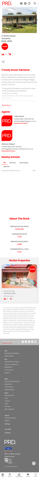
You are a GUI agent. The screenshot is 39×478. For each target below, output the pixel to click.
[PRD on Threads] (32, 341)
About (7, 415)
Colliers (7, 421)
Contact (8, 433)
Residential (8, 367)
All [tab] (4, 163)
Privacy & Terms (9, 456)
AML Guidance (9, 409)
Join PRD (8, 429)
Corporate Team (10, 418)
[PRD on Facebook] (21, 3)
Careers (7, 401)
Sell (6, 351)
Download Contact (21, 123)
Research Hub (9, 395)
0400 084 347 (29, 119)
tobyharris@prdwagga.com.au (25, 121)
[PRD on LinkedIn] (29, 341)
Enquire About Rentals (12, 381)
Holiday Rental (9, 390)
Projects (7, 373)
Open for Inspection (11, 364)
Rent (6, 379)
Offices (7, 424)
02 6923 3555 (18, 119)
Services (7, 406)
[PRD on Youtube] (29, 3)
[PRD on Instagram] (25, 3)
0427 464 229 (16, 146)
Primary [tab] (12, 163)
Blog (6, 398)
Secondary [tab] (24, 163)
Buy (6, 359)
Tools (6, 404)
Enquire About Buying (12, 362)
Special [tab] (6, 166)
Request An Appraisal (12, 353)
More (6, 393)
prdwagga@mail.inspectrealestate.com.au (17, 149)
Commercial (9, 370)
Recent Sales (9, 356)
